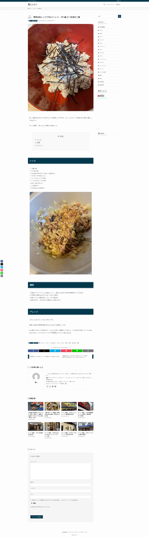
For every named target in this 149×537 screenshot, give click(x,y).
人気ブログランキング (102, 98)
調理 (38, 142)
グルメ (31, 20)
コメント (33, 461)
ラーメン (101, 68)
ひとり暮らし (53, 342)
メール (32, 488)
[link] (47, 386)
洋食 (100, 78)
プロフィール (83, 532)
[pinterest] (53, 386)
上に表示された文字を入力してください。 (40, 506)
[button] (33, 350)
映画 (100, 75)
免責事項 (65, 532)
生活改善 (101, 81)
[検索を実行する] (119, 16)
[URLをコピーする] (88, 350)
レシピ (39, 140)
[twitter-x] (50, 386)
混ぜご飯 (74, 342)
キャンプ (42, 342)
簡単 (78, 342)
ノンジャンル (102, 59)
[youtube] (55, 386)
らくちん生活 (102, 72)
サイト (32, 494)
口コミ (62, 342)
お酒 (100, 33)
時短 (70, 342)
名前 (32, 482)
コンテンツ (102, 46)
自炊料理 (35, 20)
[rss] (118, 1)
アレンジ (40, 145)
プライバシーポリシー (73, 532)
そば (100, 49)
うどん (101, 30)
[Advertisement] (109, 194)
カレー (101, 36)
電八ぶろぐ (32, 4)
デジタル (101, 52)
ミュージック (102, 65)
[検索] (120, 1)
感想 (66, 342)
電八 (36, 382)
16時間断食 (102, 27)
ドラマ (101, 56)
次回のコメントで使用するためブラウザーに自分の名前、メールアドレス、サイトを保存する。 (55, 500)
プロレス (101, 62)
